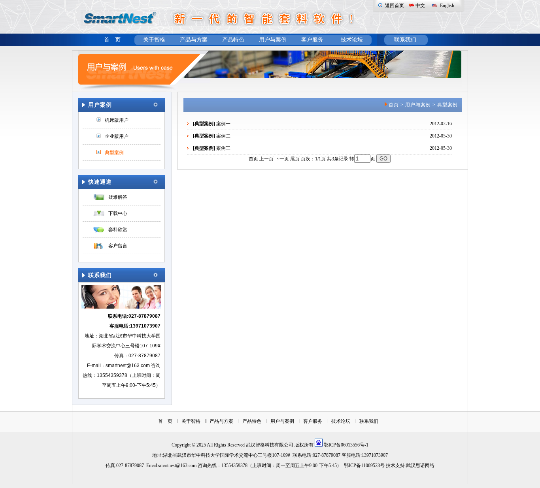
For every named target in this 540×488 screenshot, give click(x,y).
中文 (420, 5)
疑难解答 (117, 197)
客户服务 (312, 40)
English (447, 5)
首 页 (112, 40)
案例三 (223, 148)
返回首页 (394, 5)
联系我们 (405, 40)
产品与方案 (194, 40)
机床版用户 (116, 120)
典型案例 (114, 152)
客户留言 (117, 246)
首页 (394, 104)
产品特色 (233, 40)
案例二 (223, 136)
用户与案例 (273, 40)
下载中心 (117, 213)
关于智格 (154, 40)
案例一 (223, 123)
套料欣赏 (117, 229)
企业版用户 (116, 136)
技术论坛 (352, 40)
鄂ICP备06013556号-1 (346, 445)
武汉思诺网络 (420, 465)
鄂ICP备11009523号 (364, 465)
